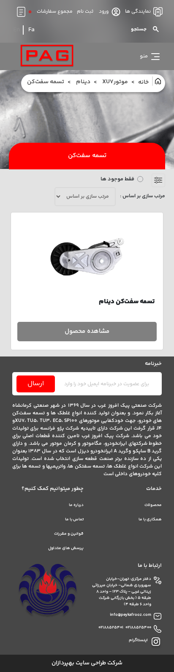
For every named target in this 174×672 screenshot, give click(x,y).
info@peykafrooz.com (130, 615)
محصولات (153, 505)
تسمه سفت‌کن (45, 82)
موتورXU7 (115, 82)
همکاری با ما (150, 519)
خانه (144, 82)
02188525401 (110, 628)
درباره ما (76, 505)
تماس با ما (74, 519)
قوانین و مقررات (69, 534)
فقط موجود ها (117, 179)
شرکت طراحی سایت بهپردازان (87, 663)
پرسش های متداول (66, 548)
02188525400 (138, 628)
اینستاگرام (138, 640)
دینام (83, 82)
